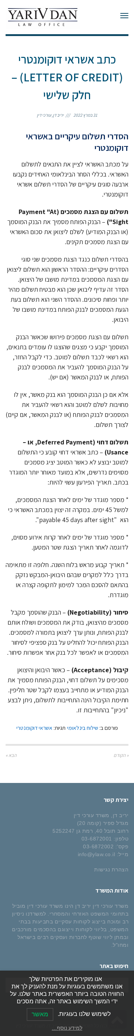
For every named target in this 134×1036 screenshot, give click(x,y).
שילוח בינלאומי (82, 727)
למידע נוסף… (67, 1028)
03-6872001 (97, 839)
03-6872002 (98, 846)
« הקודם (121, 755)
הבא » (11, 755)
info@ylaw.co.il (96, 854)
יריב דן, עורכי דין (50, 115)
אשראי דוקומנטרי (34, 727)
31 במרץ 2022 (85, 115)
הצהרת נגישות (111, 869)
